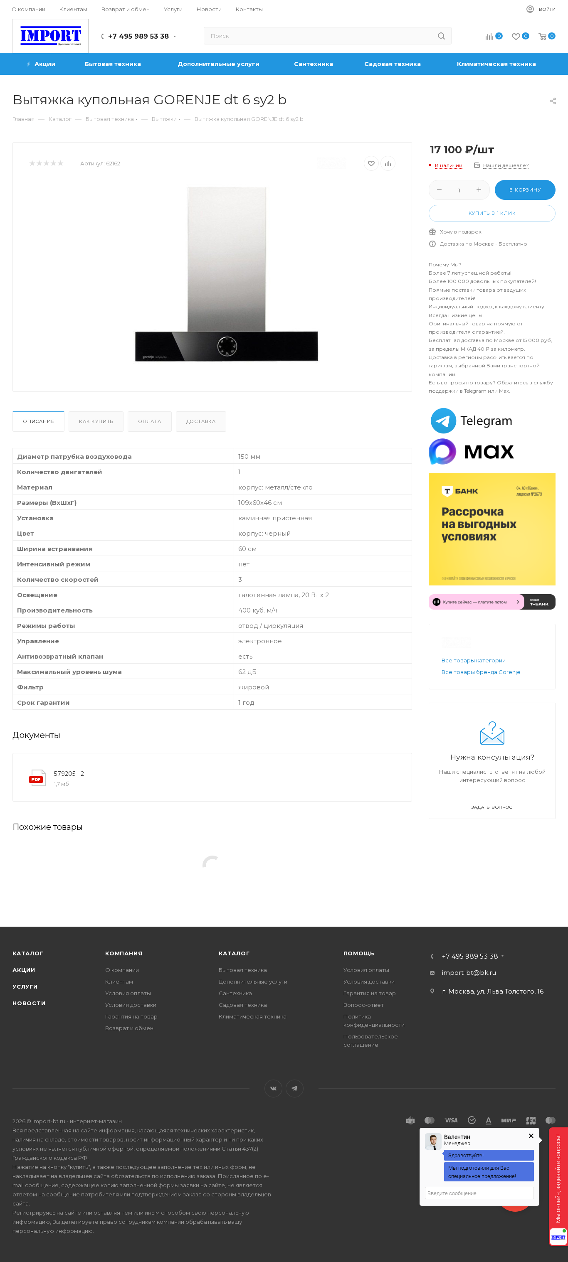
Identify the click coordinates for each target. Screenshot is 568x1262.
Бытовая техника (243, 970)
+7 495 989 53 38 (138, 36)
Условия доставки (130, 1004)
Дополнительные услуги (253, 981)
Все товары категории (474, 660)
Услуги (25, 986)
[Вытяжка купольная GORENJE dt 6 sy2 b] (226, 274)
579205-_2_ (70, 773)
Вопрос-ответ (363, 1004)
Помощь (359, 953)
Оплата (149, 421)
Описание (38, 421)
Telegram (295, 1088)
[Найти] (441, 35)
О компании (122, 970)
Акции (23, 970)
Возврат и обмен (129, 1028)
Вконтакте (273, 1088)
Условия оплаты (128, 993)
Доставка (201, 421)
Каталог (28, 953)
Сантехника (235, 993)
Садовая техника (243, 1004)
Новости (29, 1003)
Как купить (96, 421)
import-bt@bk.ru (469, 973)
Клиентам (119, 981)
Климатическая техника (252, 1016)
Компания (123, 953)
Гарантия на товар (131, 1016)
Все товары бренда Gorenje (481, 672)
